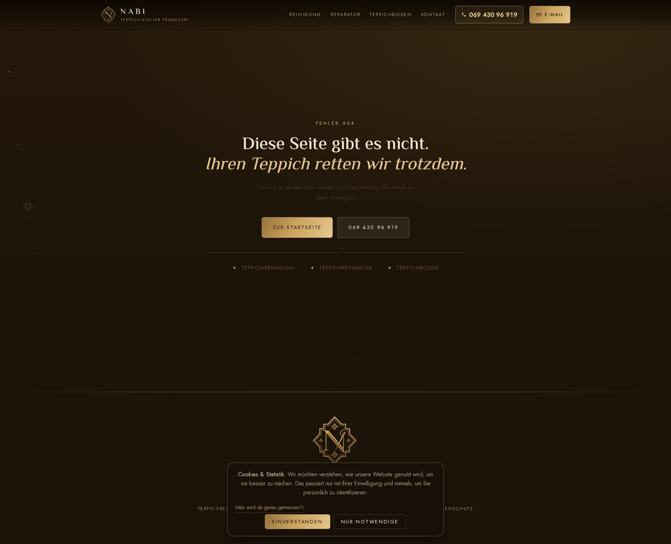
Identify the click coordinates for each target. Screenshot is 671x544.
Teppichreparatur (341, 267)
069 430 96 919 (493, 14)
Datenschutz (454, 508)
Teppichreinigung (263, 267)
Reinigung (305, 14)
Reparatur (346, 14)
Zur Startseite (297, 227)
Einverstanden (297, 521)
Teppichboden (391, 14)
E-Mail (554, 15)
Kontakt (433, 14)
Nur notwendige (370, 521)
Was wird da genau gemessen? (269, 507)
